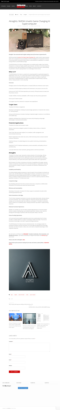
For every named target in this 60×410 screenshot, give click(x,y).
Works (13, 6)
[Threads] (5, 1)
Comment (11, 341)
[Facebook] (1, 1)
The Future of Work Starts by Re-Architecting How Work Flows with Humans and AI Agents (29, 327)
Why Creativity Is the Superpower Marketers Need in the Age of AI (21, 304)
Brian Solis (21, 6)
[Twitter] (2, 1)
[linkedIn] (7, 1)
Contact (39, 6)
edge (12, 294)
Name (10, 354)
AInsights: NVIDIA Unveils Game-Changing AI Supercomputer (29, 22)
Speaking (3, 6)
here (24, 239)
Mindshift (25, 234)
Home (17, 14)
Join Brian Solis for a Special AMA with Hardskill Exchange (39, 307)
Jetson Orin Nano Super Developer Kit (26, 57)
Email (10, 359)
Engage (8, 6)
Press (30, 6)
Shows (26, 6)
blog (21, 14)
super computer (32, 294)
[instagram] (4, 1)
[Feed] (8, 1)
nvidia (27, 294)
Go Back (12, 14)
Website (10, 365)
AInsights (25, 14)
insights (15, 294)
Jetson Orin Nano (21, 294)
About (34, 6)
